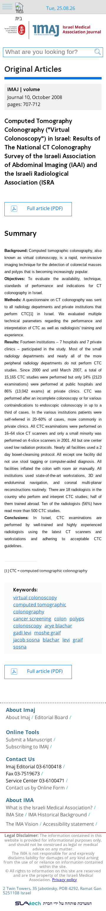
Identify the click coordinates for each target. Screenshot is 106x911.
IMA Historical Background (57, 814)
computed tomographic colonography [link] (39, 607)
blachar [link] (51, 639)
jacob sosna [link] (26, 639)
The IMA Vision (22, 823)
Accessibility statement (68, 823)
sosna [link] (19, 646)
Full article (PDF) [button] (45, 207)
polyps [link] (76, 618)
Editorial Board (51, 716)
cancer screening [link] (32, 618)
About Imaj (18, 716)
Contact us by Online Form (35, 787)
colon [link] (60, 618)
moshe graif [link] (47, 632)
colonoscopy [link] (27, 625)
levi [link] (66, 639)
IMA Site (15, 814)
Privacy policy (64, 879)
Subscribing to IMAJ (27, 746)
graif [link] (78, 639)
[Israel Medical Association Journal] (53, 33)
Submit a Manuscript (29, 739)
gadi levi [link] (22, 632)
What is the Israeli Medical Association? (49, 807)
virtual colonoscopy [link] (35, 597)
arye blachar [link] (58, 625)
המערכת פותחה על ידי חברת (67, 903)
